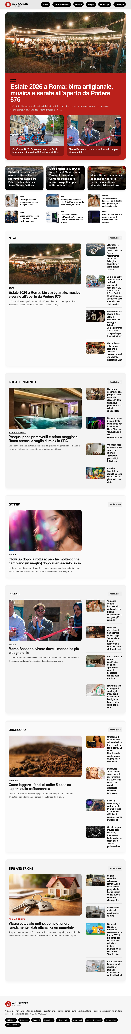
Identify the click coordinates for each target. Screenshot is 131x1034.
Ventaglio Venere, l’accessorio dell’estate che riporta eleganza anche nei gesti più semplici (114, 610)
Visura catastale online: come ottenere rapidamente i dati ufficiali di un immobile (41, 925)
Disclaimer (48, 1020)
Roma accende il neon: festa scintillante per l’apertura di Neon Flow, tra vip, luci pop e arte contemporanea (114, 428)
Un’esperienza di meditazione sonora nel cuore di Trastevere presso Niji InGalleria (114, 452)
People (91, 4)
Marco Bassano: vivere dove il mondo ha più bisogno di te (44, 651)
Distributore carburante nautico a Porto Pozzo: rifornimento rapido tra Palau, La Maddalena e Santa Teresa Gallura (114, 257)
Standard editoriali (93, 1020)
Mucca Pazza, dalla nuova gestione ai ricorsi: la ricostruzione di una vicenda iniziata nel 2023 (114, 351)
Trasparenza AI (13, 1025)
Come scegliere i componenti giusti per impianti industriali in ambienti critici (114, 968)
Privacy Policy (63, 1020)
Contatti (36, 1020)
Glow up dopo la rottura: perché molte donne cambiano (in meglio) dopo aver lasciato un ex (45, 561)
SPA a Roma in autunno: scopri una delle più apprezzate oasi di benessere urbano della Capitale (114, 667)
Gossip (78, 4)
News (45, 4)
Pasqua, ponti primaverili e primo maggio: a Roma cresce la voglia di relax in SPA (43, 439)
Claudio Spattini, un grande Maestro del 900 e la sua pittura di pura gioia (114, 475)
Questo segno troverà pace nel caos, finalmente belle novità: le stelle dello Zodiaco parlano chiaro (114, 837)
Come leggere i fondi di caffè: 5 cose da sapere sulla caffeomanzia (40, 787)
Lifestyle (120, 4)
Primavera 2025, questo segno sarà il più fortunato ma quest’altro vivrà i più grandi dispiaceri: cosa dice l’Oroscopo (114, 781)
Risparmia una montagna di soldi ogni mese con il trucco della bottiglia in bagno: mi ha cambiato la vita (114, 696)
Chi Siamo (11, 1020)
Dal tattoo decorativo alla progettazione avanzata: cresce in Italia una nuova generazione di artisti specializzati (114, 400)
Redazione (24, 1020)
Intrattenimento (61, 4)
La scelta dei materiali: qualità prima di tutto (113, 911)
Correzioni (77, 1020)
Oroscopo (104, 4)
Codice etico (111, 1020)
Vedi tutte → (115, 237)
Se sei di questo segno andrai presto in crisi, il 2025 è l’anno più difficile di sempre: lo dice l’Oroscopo (114, 810)
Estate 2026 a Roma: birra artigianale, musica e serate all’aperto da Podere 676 (61, 93)
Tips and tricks (21, 868)
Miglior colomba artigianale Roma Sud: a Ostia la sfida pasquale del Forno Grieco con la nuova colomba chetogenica (113, 888)
